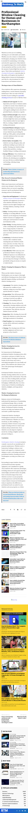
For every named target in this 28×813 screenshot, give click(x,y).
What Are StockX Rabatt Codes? (21, 717)
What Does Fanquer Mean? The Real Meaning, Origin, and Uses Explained (18, 553)
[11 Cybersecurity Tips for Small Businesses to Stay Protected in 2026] (5, 782)
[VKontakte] (22, 810)
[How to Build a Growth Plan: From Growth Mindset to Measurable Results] (5, 582)
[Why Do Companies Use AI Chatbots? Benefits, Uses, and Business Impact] (5, 540)
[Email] (24, 509)
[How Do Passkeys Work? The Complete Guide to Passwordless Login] (5, 533)
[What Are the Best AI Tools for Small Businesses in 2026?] (5, 590)
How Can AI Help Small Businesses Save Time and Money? (17, 766)
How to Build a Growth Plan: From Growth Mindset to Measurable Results (17, 582)
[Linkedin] (17, 509)
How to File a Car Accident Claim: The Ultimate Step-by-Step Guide (18, 525)
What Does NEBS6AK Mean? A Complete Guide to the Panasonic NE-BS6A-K (17, 546)
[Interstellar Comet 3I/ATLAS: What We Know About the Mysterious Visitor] (5, 561)
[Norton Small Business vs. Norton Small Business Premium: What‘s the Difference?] (5, 773)
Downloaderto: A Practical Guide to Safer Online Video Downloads (18, 745)
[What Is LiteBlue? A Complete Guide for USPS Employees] (5, 568)
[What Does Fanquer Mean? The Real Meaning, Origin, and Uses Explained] (5, 554)
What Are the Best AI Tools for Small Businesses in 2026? (18, 589)
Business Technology (14, 750)
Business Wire (15, 29)
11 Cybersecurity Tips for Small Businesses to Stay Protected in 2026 (17, 782)
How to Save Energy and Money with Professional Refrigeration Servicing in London (7, 719)
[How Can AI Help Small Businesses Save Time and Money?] (5, 766)
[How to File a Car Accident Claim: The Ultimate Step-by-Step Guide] (5, 526)
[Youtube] (25, 810)
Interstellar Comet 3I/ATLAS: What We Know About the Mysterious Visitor (17, 560)
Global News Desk (13, 768)
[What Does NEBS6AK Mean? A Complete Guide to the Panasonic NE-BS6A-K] (5, 547)
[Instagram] (19, 810)
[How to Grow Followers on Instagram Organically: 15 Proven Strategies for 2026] (5, 575)
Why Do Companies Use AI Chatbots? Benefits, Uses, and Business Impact (18, 539)
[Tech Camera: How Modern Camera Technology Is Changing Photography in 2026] (5, 753)
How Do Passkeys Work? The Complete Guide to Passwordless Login (17, 532)
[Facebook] (10, 509)
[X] (14, 509)
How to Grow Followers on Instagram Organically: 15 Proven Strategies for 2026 (17, 575)
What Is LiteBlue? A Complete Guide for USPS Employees (18, 567)
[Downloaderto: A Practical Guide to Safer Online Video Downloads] (5, 744)
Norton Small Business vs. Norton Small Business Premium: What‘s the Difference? (17, 774)
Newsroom (12, 740)
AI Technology (13, 734)
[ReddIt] (21, 509)
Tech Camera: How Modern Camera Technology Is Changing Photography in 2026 (17, 754)
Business (4, 27)
